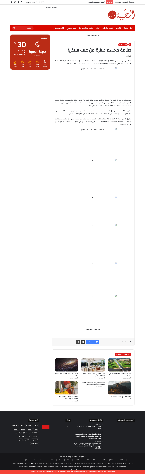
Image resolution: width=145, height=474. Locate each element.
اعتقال (21, 425)
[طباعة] (78, 342)
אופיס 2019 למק (77, 460)
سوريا (28, 436)
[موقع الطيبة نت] (121, 15)
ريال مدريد (35, 436)
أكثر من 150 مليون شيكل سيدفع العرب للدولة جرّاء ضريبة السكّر (86, 2)
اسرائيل (36, 425)
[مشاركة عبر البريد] (83, 342)
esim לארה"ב (19, 463)
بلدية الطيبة (35, 433)
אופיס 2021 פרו (105, 460)
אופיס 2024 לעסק (23, 467)
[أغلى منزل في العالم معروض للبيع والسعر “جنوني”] (93, 364)
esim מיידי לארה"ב (29, 463)
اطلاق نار (28, 425)
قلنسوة (26, 440)
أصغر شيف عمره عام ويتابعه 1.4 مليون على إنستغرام (68, 397)
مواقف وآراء (34, 443)
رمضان (18, 433)
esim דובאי (115, 467)
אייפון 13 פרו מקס (106, 463)
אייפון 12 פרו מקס (67, 463)
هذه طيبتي (71, 28)
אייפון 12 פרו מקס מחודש (42, 463)
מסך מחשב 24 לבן (74, 467)
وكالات (128, 56)
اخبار (119, 28)
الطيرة (30, 429)
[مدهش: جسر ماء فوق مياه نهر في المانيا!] (119, 364)
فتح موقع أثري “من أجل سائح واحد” (120, 396)
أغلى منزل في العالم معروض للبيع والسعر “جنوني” (94, 374)
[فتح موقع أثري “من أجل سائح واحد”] (119, 387)
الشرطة (14, 425)
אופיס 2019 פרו (122, 460)
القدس (23, 429)
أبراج (97, 28)
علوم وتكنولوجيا (86, 28)
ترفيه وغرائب (107, 28)
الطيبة (36, 429)
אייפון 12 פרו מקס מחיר (56, 463)
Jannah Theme (34, 472)
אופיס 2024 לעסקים (53, 467)
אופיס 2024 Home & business (38, 467)
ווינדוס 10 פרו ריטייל (51, 460)
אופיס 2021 (96, 460)
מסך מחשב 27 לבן (84, 467)
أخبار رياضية (59, 28)
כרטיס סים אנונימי (20, 460)
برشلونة (16, 429)
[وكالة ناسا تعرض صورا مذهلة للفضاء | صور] (66, 364)
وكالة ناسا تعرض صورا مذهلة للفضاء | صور (66, 374)
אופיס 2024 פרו (64, 467)
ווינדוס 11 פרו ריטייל (39, 460)
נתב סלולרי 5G (29, 460)
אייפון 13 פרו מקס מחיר (94, 463)
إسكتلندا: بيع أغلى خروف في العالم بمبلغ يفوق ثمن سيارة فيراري (93, 383)
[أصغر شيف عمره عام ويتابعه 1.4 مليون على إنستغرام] (66, 387)
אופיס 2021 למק (87, 460)
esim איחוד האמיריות (105, 467)
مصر (20, 440)
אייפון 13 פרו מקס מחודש (80, 463)
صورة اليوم (21, 436)
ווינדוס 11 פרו (60, 460)
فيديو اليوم (35, 440)
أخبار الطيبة (128, 28)
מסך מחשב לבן (94, 467)
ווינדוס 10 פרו (68, 460)
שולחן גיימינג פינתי (116, 463)
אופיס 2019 (113, 460)
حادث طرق (26, 433)
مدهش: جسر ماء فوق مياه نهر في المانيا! (120, 374)
